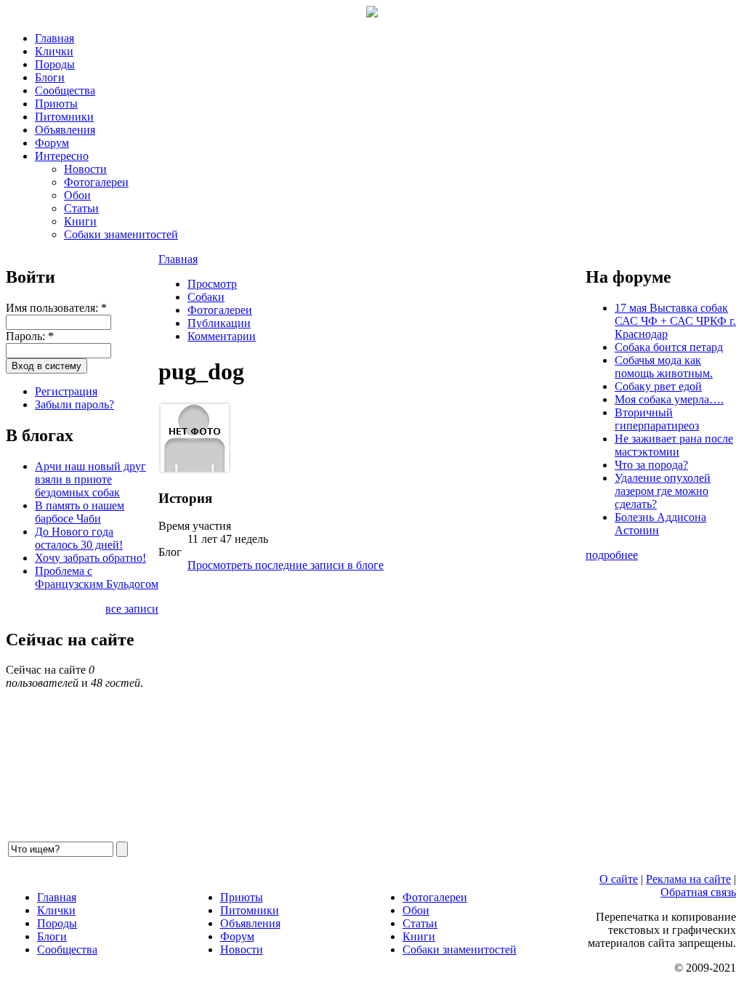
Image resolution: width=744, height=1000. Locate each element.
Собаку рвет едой (658, 386)
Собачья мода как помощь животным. (664, 366)
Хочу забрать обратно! (90, 558)
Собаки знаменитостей (121, 234)
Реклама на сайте (688, 879)
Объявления (65, 130)
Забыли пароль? (74, 404)
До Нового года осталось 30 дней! (79, 538)
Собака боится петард (669, 347)
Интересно (62, 156)
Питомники (64, 116)
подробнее (612, 555)
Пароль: (30, 336)
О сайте (618, 879)
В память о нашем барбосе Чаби (79, 512)
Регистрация (66, 391)
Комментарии (221, 336)
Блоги (50, 77)
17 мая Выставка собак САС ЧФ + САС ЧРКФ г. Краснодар (675, 321)
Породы (55, 64)
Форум (52, 143)
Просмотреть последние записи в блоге (285, 565)
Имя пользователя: (56, 308)
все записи (131, 608)
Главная (54, 38)
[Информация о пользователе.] (194, 470)
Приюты (56, 103)
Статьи (81, 208)
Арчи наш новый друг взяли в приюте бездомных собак (90, 479)
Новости (85, 169)
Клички (54, 51)
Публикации (219, 323)
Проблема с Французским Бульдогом (96, 577)
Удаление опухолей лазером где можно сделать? (663, 491)
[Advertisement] (372, 711)
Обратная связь (698, 892)
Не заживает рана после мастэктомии (674, 445)
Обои (77, 195)
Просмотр (212, 284)
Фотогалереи (96, 182)
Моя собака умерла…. (669, 399)
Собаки (206, 297)
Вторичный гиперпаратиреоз (657, 419)
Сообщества (65, 90)
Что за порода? (651, 465)
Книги (80, 221)
